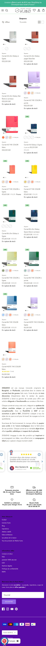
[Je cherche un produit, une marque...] (7, 10)
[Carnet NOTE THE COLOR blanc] (12, 346)
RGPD (4, 572)
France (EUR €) (8, 633)
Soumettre (9, 602)
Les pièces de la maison (9, 538)
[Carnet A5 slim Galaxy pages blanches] (34, 36)
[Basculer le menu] (2, 10)
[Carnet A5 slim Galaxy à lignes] (12, 36)
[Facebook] (3, 609)
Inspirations (5, 529)
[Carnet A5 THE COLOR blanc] (12, 124)
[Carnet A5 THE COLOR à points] (34, 80)
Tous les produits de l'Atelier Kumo (12, 541)
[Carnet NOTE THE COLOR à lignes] (34, 302)
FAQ (3, 557)
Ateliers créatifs (6, 532)
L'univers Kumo (6, 523)
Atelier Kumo (9, 638)
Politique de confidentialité (10, 569)
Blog (3, 526)
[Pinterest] (16, 609)
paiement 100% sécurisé (9, 560)
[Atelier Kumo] (23, 10)
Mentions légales (7, 566)
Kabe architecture (7, 535)
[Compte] (38, 10)
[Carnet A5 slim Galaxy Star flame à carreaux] (12, 80)
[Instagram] (7, 609)
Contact (4, 520)
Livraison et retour (7, 554)
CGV (3, 563)
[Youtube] (12, 609)
